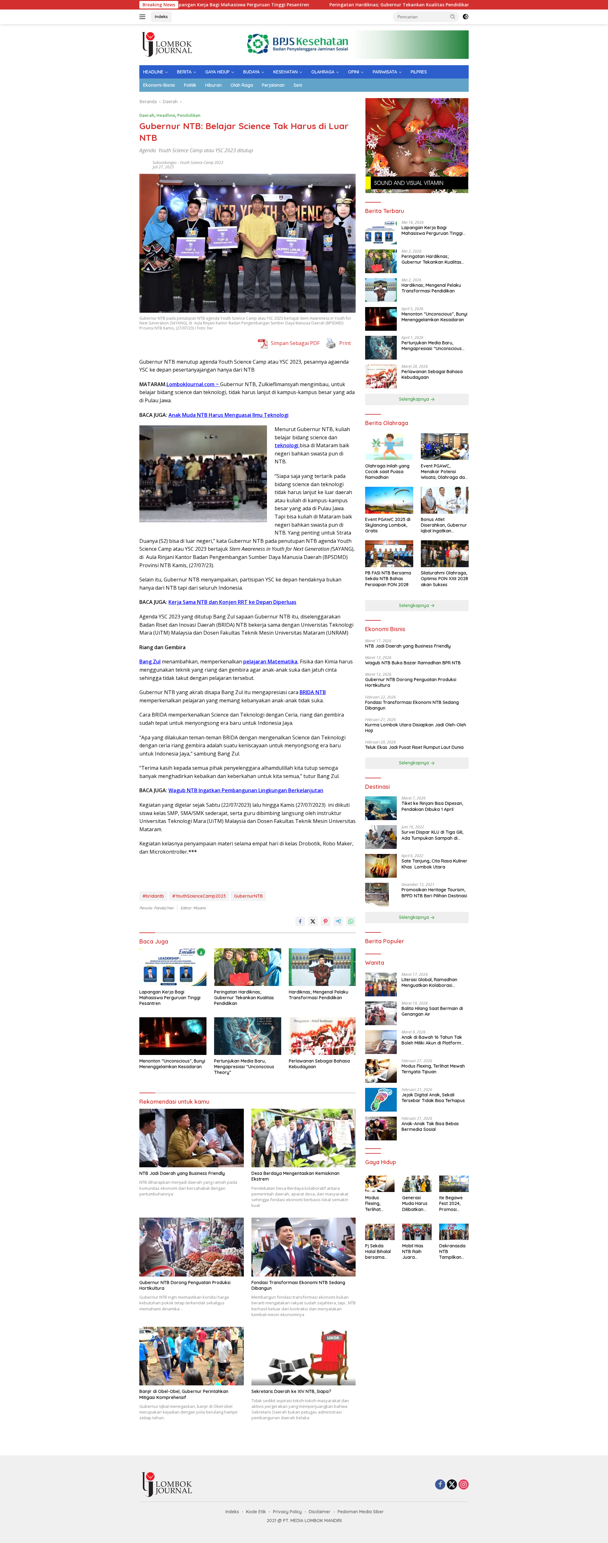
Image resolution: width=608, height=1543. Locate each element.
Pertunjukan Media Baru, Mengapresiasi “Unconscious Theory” (244, 1066)
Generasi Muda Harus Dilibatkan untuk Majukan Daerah (415, 1204)
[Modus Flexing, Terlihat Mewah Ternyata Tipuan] (381, 1071)
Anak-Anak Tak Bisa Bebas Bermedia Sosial (430, 1126)
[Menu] (143, 16)
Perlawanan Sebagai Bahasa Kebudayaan (319, 1063)
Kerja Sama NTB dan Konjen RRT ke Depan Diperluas (232, 602)
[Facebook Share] (300, 921)
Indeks (161, 16)
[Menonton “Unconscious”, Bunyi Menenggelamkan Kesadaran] (172, 1036)
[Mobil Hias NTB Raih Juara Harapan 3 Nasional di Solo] (417, 1232)
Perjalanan (273, 85)
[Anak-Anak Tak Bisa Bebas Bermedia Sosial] (381, 1128)
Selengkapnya (414, 399)
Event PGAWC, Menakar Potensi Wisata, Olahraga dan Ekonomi (444, 471)
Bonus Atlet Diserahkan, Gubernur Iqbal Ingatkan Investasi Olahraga (444, 525)
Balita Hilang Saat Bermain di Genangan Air (432, 1011)
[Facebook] (440, 1484)
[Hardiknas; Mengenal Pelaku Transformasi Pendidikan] (322, 967)
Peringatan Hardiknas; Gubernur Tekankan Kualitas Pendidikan (338, 5)
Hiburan (213, 85)
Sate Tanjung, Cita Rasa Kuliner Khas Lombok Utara (434, 864)
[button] (452, 16)
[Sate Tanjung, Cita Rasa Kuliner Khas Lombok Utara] (381, 866)
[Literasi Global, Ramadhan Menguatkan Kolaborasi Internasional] (381, 984)
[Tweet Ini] (313, 921)
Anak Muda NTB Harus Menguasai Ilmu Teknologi (228, 414)
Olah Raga (242, 85)
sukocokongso (165, 162)
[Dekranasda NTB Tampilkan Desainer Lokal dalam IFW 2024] (454, 1232)
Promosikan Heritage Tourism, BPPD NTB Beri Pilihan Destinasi (434, 893)
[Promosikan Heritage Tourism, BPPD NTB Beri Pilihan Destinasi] (377, 894)
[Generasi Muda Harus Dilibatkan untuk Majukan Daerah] (417, 1184)
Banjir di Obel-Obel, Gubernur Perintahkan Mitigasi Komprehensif (183, 1394)
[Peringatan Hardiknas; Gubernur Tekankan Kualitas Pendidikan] (247, 967)
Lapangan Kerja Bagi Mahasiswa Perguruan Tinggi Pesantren (179, 5)
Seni (298, 85)
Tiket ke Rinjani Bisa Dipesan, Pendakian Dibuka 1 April (432, 806)
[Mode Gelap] (465, 16)
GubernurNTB (248, 896)
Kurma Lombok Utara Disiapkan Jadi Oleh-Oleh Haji (415, 728)
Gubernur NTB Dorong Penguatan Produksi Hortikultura (185, 1285)
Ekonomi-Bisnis (159, 85)
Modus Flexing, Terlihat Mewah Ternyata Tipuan (433, 1069)
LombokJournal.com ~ (193, 384)
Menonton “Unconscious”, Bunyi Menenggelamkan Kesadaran (172, 1063)
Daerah (146, 115)
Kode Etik (256, 1512)
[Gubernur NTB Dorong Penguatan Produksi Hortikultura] (191, 1247)
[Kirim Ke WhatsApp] (351, 921)
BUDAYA (251, 72)
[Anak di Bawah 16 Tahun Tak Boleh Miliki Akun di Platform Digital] (381, 1042)
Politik (190, 85)
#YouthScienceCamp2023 (199, 896)
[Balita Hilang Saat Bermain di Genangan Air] (381, 1013)
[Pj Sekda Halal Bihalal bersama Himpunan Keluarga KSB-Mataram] (380, 1232)
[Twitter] (452, 1484)
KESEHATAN (285, 72)
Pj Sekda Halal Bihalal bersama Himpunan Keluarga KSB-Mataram (378, 1252)
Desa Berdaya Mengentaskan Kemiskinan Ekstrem (295, 1176)
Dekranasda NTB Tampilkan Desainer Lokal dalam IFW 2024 (452, 1252)
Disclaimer (320, 1512)
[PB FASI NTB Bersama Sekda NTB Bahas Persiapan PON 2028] (389, 553)
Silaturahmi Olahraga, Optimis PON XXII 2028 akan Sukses (444, 578)
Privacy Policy (287, 1512)
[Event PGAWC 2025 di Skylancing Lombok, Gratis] (389, 500)
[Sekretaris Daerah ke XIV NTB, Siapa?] (303, 1356)
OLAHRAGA (322, 72)
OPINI (353, 72)
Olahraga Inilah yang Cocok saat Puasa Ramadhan (387, 471)
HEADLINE (153, 72)
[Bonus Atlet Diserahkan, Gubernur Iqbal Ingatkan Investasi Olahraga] (445, 500)
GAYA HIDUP (217, 72)
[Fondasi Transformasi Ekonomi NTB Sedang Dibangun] (303, 1247)
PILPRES (419, 72)
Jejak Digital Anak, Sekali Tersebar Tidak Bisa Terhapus (433, 1098)
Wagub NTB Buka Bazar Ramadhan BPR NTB (413, 663)
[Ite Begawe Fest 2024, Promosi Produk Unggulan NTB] (454, 1184)
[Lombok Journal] (167, 44)
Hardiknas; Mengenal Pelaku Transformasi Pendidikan (318, 994)
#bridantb (153, 896)
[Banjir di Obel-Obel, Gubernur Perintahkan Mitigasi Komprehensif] (191, 1356)
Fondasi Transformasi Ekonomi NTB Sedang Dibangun (298, 1285)
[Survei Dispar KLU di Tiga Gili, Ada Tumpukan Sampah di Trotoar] (381, 837)
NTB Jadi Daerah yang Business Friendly (182, 1173)
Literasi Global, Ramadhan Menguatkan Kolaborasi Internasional (429, 982)
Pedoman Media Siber (361, 1512)
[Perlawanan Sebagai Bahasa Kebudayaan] (322, 1036)
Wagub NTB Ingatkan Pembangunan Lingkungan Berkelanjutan (245, 790)
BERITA (184, 72)
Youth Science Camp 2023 (201, 162)
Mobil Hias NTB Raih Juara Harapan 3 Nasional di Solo (414, 1252)
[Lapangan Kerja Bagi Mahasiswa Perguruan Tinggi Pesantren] (172, 967)
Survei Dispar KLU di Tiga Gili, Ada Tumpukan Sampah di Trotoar (432, 835)
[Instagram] (464, 1484)
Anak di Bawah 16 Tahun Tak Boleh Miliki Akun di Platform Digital (432, 1040)
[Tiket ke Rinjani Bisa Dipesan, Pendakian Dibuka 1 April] (381, 808)
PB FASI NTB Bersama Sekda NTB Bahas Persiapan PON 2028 (388, 578)
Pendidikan (188, 115)
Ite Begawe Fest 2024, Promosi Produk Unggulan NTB (451, 1204)
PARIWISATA (385, 72)
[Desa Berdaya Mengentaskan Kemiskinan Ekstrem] (303, 1138)
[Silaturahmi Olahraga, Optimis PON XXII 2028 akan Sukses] (445, 553)
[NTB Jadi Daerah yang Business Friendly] (191, 1138)
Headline (165, 115)
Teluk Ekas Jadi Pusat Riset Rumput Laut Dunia (415, 747)
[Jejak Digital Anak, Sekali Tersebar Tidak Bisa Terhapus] (381, 1100)
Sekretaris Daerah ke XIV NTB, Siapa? (291, 1391)
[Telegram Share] (338, 921)
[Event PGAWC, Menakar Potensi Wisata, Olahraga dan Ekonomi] (445, 446)
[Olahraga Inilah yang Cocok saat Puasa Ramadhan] (389, 446)
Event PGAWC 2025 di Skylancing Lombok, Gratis (387, 525)
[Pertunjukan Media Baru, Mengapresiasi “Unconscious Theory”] (247, 1036)
